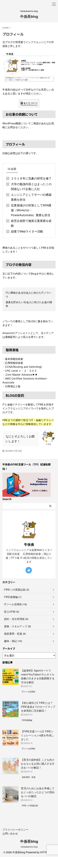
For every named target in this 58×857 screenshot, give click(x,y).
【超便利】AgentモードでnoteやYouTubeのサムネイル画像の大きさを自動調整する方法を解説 (37, 676)
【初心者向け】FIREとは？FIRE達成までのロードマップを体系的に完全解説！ (38, 706)
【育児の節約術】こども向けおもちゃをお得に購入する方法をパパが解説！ (37, 763)
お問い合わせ (10, 833)
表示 (34, 103)
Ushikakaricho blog (29, 846)
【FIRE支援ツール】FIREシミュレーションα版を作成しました (37, 735)
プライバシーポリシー (15, 829)
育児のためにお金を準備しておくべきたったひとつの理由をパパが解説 (37, 792)
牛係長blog (29, 16)
